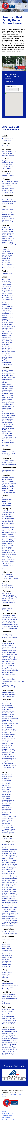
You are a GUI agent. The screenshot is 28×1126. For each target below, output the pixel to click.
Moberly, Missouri (7, 586)
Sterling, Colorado (7, 192)
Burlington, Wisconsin (8, 1009)
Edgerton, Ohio (6, 787)
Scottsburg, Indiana (8, 426)
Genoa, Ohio (5, 793)
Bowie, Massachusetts (8, 472)
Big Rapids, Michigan (8, 518)
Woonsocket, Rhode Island (9, 933)
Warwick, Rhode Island (8, 931)
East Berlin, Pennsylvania (9, 868)
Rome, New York (7, 754)
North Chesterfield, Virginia (10, 985)
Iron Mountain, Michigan (9, 538)
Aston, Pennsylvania (8, 846)
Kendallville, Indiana (8, 406)
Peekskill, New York (7, 745)
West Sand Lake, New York (9, 765)
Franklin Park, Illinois (8, 306)
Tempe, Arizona (6, 168)
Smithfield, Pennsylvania (9, 911)
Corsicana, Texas (7, 950)
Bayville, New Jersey (7, 645)
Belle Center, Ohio (7, 775)
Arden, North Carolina (8, 615)
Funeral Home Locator (8, 1120)
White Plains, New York (8, 767)
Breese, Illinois (6, 288)
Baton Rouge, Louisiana (9, 464)
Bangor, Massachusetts (8, 470)
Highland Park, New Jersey (9, 660)
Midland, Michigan (7, 547)
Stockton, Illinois (7, 357)
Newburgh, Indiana (7, 419)
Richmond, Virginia (7, 987)
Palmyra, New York (7, 743)
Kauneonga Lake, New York (10, 718)
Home (4, 1111)
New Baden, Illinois (7, 328)
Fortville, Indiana (7, 390)
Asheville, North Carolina (9, 617)
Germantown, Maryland (9, 483)
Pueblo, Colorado (7, 190)
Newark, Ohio (6, 805)
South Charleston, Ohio (9, 816)
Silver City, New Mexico (8, 696)
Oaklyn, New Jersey (7, 672)
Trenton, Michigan (7, 569)
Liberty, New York (7, 720)
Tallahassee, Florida (7, 222)
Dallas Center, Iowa (7, 253)
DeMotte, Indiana (7, 379)
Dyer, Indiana (6, 381)
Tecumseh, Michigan (8, 565)
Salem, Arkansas (7, 153)
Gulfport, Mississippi (8, 595)
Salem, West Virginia (8, 1051)
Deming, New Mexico (8, 692)
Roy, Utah (5, 977)
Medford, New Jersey (8, 667)
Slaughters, (5, 445)
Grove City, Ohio (6, 795)
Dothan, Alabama (7, 146)
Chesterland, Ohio (7, 782)
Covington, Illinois (7, 301)
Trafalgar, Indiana (7, 430)
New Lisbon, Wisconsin (8, 1018)
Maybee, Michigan (7, 545)
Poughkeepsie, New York (9, 751)
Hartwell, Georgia (7, 236)
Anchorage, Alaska (7, 138)
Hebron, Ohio (6, 796)
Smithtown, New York (8, 756)
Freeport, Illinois (7, 308)
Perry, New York (6, 747)
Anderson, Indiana (7, 370)
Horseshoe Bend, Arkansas (10, 151)
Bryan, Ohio (5, 778)
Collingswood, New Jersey (9, 654)
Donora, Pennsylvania (8, 862)
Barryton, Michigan (7, 514)
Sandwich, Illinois (7, 348)
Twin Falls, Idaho (7, 273)
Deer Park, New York (8, 711)
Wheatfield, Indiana (7, 439)
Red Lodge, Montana (8, 610)
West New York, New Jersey (10, 687)
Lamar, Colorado (7, 185)
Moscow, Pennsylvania (8, 893)
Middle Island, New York (9, 731)
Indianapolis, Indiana (8, 404)
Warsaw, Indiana (7, 435)
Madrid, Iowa (6, 262)
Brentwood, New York (8, 707)
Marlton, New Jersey (8, 665)
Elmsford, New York (8, 713)
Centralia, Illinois (7, 294)
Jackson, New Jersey (8, 661)
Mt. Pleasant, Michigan (8, 551)
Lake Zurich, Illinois (7, 317)
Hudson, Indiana (7, 399)
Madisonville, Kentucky (8, 453)
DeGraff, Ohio (6, 785)
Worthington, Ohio (7, 831)
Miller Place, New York (8, 734)
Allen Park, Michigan (8, 512)
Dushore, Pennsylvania (8, 866)
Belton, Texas (6, 945)
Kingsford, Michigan (8, 541)
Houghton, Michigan (8, 536)
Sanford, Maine (6, 503)
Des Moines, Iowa (7, 255)
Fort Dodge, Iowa (7, 257)
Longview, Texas (6, 961)
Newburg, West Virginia (9, 1040)
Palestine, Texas (6, 965)
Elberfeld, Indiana (7, 383)
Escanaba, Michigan (8, 527)
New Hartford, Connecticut (10, 200)
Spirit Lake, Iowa (7, 266)
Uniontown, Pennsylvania (9, 918)
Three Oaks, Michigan (8, 567)
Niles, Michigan (6, 556)
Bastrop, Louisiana (7, 462)
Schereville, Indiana (7, 424)
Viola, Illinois (5, 361)
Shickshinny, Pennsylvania (9, 907)
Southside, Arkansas (8, 155)
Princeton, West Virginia (9, 1044)
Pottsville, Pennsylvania (9, 898)
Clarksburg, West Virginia (9, 1031)
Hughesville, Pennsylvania (9, 882)
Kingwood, (5, 1002)
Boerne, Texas (6, 946)
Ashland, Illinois (6, 283)
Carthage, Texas (6, 948)
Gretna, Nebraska (7, 634)
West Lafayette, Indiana (9, 437)
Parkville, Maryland (7, 490)
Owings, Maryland (7, 488)
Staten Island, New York (9, 758)
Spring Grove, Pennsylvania (10, 913)
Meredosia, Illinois (7, 323)
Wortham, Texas (6, 966)
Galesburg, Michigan (8, 529)
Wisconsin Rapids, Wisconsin (10, 1024)
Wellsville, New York (8, 763)
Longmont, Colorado (8, 188)
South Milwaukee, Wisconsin (10, 1020)
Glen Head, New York (8, 714)
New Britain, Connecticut (9, 198)
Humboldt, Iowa (6, 259)
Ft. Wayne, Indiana (7, 394)
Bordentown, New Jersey (9, 649)
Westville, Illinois (7, 364)
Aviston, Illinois (6, 286)
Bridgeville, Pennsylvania (9, 853)
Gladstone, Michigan (8, 531)
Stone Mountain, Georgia (9, 244)
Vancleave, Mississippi (8, 602)
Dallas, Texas (6, 952)
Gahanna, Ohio (6, 791)
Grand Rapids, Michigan (9, 532)
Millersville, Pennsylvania (9, 889)
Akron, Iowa (5, 249)
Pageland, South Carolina (9, 939)
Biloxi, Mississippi (7, 593)
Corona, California (7, 174)
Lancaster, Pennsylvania (9, 886)
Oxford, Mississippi (7, 599)
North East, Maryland (8, 487)
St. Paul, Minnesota (7, 574)
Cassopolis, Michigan (8, 520)
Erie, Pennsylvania (7, 869)
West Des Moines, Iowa (9, 268)
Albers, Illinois (6, 279)
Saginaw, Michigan (7, 563)
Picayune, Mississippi (8, 600)
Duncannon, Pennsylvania (9, 864)
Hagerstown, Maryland (8, 485)
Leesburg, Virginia (7, 983)
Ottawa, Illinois (6, 337)
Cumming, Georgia (7, 231)
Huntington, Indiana (8, 403)
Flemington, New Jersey (9, 656)
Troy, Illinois (5, 359)
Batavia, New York (7, 704)
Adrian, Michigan (7, 511)
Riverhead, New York (8, 753)
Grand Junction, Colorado (9, 183)
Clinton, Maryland (7, 479)
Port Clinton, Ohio (7, 813)
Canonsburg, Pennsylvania (9, 857)
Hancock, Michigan (7, 534)
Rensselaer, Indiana (7, 422)
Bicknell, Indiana (7, 372)
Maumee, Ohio (6, 804)
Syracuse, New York (7, 760)
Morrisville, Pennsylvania (9, 891)
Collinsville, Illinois (7, 299)
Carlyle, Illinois (6, 292)
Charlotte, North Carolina (9, 619)
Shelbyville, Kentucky (8, 455)
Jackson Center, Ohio (8, 800)
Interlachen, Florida (7, 211)
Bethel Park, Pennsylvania (9, 849)
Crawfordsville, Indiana (8, 377)
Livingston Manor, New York (10, 724)
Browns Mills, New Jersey (9, 650)
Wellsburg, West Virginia (9, 1055)
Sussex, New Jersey (7, 678)
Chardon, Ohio (6, 780)
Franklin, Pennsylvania (8, 871)
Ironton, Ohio (6, 798)
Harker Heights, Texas (8, 954)
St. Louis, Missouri (7, 587)
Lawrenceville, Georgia (8, 238)
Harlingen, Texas (7, 955)
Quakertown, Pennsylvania (10, 900)
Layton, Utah (6, 974)
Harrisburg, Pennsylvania (9, 878)
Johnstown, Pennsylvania (9, 884)
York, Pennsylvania (7, 926)
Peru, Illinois (5, 344)
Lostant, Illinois (6, 321)
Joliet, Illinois (5, 315)
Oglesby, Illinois (6, 335)
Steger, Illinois (6, 355)
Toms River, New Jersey (8, 679)
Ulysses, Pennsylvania (8, 916)
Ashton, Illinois (6, 285)
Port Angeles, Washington (9, 998)
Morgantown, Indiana (8, 415)
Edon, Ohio (5, 789)
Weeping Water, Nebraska (9, 637)
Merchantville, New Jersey (9, 669)
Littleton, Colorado (7, 187)
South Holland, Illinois (8, 352)
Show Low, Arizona (7, 164)
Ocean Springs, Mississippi (9, 597)
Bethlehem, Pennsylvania (9, 851)
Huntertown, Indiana (8, 401)
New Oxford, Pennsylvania (9, 895)
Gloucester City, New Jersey (10, 658)
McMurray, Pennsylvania (9, 888)
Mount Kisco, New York (8, 738)
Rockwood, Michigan (8, 561)
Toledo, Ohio (6, 822)
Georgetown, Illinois (8, 312)
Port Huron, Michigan (8, 560)
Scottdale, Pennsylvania (9, 904)
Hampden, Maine (7, 499)
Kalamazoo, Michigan (8, 540)
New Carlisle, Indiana (8, 417)
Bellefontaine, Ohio (7, 776)
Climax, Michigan (7, 525)
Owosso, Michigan (7, 558)
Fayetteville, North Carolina (10, 625)
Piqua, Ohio (5, 811)
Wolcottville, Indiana (8, 442)
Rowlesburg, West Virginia (9, 1049)
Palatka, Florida (6, 216)
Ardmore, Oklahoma (8, 838)
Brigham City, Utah (7, 972)
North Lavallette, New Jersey (10, 670)
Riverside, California (8, 175)
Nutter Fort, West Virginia (9, 1042)
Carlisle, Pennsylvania (8, 859)
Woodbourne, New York (9, 769)
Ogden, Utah (6, 976)
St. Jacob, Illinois (6, 353)
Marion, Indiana (6, 412)
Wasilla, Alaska (6, 140)
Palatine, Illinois (6, 339)
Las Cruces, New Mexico (9, 694)
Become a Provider (7, 1113)
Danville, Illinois (6, 304)
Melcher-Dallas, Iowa (8, 264)
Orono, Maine (6, 501)
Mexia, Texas (5, 963)
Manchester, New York (8, 729)
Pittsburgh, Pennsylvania (9, 897)
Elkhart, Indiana (6, 384)
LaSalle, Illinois (6, 319)
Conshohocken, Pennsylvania (10, 860)
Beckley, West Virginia (8, 1029)
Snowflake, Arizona (7, 166)
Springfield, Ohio (7, 820)
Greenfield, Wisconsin (8, 1013)
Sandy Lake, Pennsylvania (9, 902)
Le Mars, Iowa (6, 260)
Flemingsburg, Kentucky (9, 451)
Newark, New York (7, 740)
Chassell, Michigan (7, 522)
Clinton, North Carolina (8, 621)
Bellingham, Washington (9, 996)
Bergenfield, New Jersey (9, 647)
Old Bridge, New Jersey (8, 674)
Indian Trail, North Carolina (10, 626)
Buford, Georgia (6, 227)
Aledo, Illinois (6, 281)
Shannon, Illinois (7, 350)
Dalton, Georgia (6, 235)
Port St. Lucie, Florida (8, 218)
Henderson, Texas (7, 957)
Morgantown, (6, 1003)
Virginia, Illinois (6, 362)
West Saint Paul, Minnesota (10, 578)
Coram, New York (7, 709)
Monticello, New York (8, 736)
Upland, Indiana (6, 432)
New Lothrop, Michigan (9, 554)
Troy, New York (6, 762)
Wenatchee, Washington (9, 1000)
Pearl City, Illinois (7, 342)
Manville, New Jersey (8, 663)
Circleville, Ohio (6, 784)
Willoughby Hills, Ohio (8, 829)
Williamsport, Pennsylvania (10, 922)
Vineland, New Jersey (8, 685)
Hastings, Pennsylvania (8, 880)
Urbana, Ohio (6, 823)
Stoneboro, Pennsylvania (9, 915)
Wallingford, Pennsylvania (9, 920)
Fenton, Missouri (7, 584)
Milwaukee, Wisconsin (8, 1015)
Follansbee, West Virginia (9, 1033)
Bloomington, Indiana (8, 374)
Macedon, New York (8, 725)
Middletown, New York (8, 733)
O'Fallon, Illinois (6, 332)
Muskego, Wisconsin (8, 1016)
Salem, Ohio (5, 814)
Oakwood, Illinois (7, 333)
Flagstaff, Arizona (7, 161)
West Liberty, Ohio (7, 827)
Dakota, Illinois (6, 303)
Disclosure (14, 1094)
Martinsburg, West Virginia (10, 1038)
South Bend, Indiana (8, 428)
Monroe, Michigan (7, 549)
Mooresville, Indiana (8, 413)
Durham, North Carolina (9, 623)
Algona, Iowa (6, 251)
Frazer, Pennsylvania (8, 873)
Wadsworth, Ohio (7, 825)
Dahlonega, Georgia (8, 233)
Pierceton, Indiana (7, 421)
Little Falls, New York (8, 722)
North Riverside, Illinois (8, 330)
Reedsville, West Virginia (9, 1048)
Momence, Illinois (7, 324)
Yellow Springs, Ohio (8, 833)
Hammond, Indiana (7, 397)
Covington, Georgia (7, 229)
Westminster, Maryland (8, 492)
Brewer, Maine (6, 498)
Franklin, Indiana (7, 392)
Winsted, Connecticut (8, 203)
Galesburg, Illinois (7, 310)
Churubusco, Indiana (8, 375)
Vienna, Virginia (6, 989)
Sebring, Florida (6, 220)
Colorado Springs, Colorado (10, 181)
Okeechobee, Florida (8, 214)
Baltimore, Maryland (8, 477)
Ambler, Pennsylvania (8, 844)
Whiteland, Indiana (7, 441)
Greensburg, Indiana (8, 395)
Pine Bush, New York (8, 749)
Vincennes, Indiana (7, 433)
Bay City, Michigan (7, 516)
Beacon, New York (7, 705)
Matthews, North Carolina (9, 628)
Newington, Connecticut (9, 201)
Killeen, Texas (6, 959)
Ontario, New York (7, 742)
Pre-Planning (6, 1118)
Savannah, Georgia (7, 242)
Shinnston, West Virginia (9, 1053)
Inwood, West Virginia (8, 1037)
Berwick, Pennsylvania (8, 848)
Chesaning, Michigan (8, 523)
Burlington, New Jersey (8, 652)
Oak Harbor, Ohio (7, 807)
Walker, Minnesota (7, 576)
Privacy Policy (6, 1094)
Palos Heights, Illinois (8, 341)
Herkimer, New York (8, 716)
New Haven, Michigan (8, 552)
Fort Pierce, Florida (7, 209)
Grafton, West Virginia (8, 1035)
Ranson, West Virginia (8, 1046)
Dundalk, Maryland (7, 481)
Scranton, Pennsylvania (9, 906)
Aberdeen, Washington (8, 994)
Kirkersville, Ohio (7, 802)
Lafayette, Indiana (7, 408)
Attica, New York (7, 702)
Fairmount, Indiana (7, 388)
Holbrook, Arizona (7, 163)
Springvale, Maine (7, 505)
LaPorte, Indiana (7, 410)
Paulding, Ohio (6, 809)
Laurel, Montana (7, 608)
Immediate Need (7, 1115)
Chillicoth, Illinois (7, 297)
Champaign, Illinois (7, 295)
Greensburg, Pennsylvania (9, 877)
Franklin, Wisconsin (7, 1011)
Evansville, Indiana (7, 386)
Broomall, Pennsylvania (9, 855)
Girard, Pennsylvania (8, 875)
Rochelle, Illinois (6, 346)
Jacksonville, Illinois (7, 313)
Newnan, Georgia (7, 240)
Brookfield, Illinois (7, 290)
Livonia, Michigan (7, 543)
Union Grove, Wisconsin (9, 1022)
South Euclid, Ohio (7, 818)
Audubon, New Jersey (8, 643)
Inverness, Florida (7, 213)
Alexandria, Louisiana (8, 461)
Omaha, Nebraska (7, 636)
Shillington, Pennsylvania (9, 909)
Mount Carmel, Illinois (8, 326)
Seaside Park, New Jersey (9, 676)
